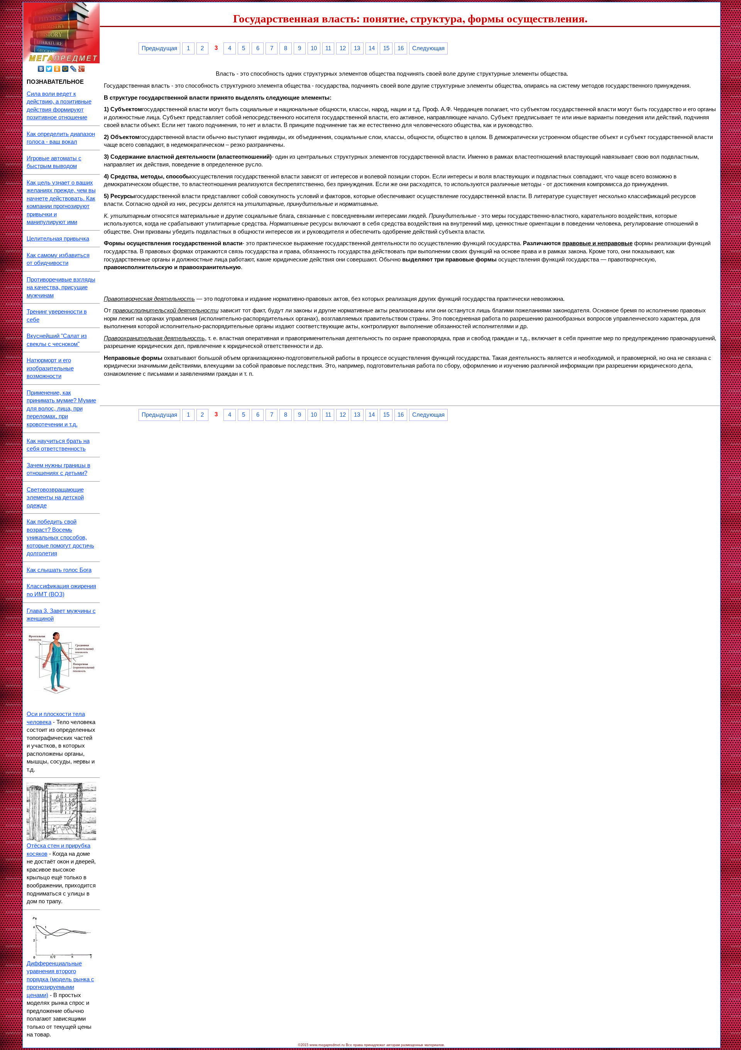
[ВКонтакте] (41, 69)
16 (401, 48)
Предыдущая (159, 48)
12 (343, 48)
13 (357, 48)
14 (372, 48)
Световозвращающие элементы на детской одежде (55, 498)
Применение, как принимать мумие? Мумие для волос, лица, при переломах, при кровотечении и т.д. (61, 408)
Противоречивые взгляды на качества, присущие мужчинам (61, 287)
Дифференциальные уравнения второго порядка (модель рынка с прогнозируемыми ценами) (60, 979)
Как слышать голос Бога (59, 570)
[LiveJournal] (73, 69)
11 (328, 48)
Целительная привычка (58, 239)
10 (314, 48)
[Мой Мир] (65, 69)
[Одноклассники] (57, 69)
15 (386, 48)
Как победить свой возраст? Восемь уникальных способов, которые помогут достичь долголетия (60, 537)
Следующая (428, 48)
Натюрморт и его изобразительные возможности (50, 368)
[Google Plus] (82, 69)
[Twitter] (49, 69)
